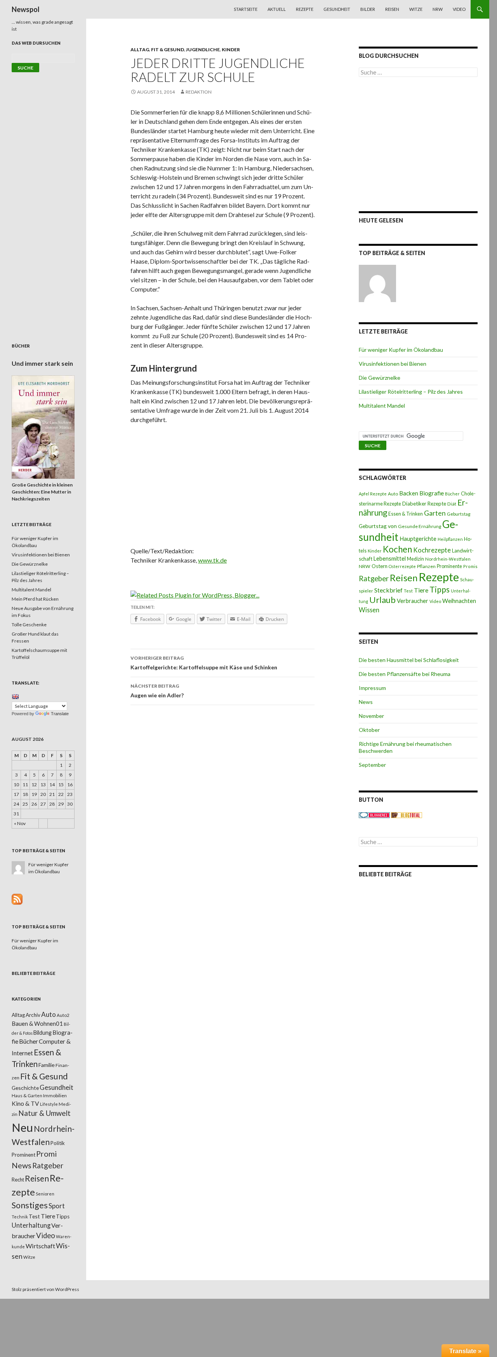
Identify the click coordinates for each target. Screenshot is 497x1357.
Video (459, 9)
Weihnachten (459, 600)
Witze (415, 9)
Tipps (439, 589)
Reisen (392, 9)
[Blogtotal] (406, 814)
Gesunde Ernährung (419, 526)
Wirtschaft (40, 1245)
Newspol (26, 9)
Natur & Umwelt (44, 1113)
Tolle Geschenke (29, 624)
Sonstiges (30, 1205)
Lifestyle (49, 1104)
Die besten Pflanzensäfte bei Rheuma (404, 674)
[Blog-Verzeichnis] (374, 814)
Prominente (449, 566)
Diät (451, 504)
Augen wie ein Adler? (157, 690)
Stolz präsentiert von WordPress (45, 1289)
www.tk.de (212, 560)
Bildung (42, 1032)
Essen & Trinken (405, 514)
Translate (60, 713)
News (366, 701)
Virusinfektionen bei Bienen (392, 363)
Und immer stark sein (42, 363)
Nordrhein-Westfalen (448, 558)
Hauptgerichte (418, 538)
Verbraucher (412, 601)
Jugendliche (203, 49)
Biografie (431, 493)
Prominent (23, 1155)
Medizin (415, 559)
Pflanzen (426, 566)
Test (408, 590)
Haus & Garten (27, 1095)
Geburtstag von (378, 526)
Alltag (139, 49)
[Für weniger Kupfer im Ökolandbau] (377, 283)
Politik (57, 1143)
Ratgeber (374, 578)
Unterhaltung (31, 1225)
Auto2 (63, 1015)
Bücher (452, 493)
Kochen (397, 549)
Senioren (45, 1193)
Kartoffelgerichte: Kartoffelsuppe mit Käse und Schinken (203, 663)
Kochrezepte (432, 550)
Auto (393, 494)
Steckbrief (388, 590)
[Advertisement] (222, 488)
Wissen (369, 609)
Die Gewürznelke (379, 377)
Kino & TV (25, 1103)
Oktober (369, 729)
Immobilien (55, 1095)
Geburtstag (458, 514)
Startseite (245, 9)
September (372, 764)
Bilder (367, 9)
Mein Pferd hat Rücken (35, 599)
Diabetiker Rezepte (424, 503)
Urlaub (382, 599)
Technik (20, 1216)
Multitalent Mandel (382, 405)
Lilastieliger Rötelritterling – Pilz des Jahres (411, 391)
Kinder (231, 49)
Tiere (421, 590)
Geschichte (25, 1087)
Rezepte (304, 9)
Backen (408, 493)
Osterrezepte (402, 566)
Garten (435, 513)
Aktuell (277, 9)
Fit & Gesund (167, 49)
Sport (57, 1206)
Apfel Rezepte (373, 493)
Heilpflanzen (450, 539)
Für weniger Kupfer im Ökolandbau (401, 349)
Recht (18, 1179)
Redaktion (199, 92)
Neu (22, 1127)
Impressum (372, 688)
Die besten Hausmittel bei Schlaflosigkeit (409, 660)
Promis (470, 566)
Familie (46, 1065)
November (371, 715)
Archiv (33, 1015)
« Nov (20, 823)
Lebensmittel (390, 558)
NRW (438, 9)
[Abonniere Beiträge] (17, 899)
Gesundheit (336, 9)
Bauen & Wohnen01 (37, 1023)
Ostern (380, 566)
